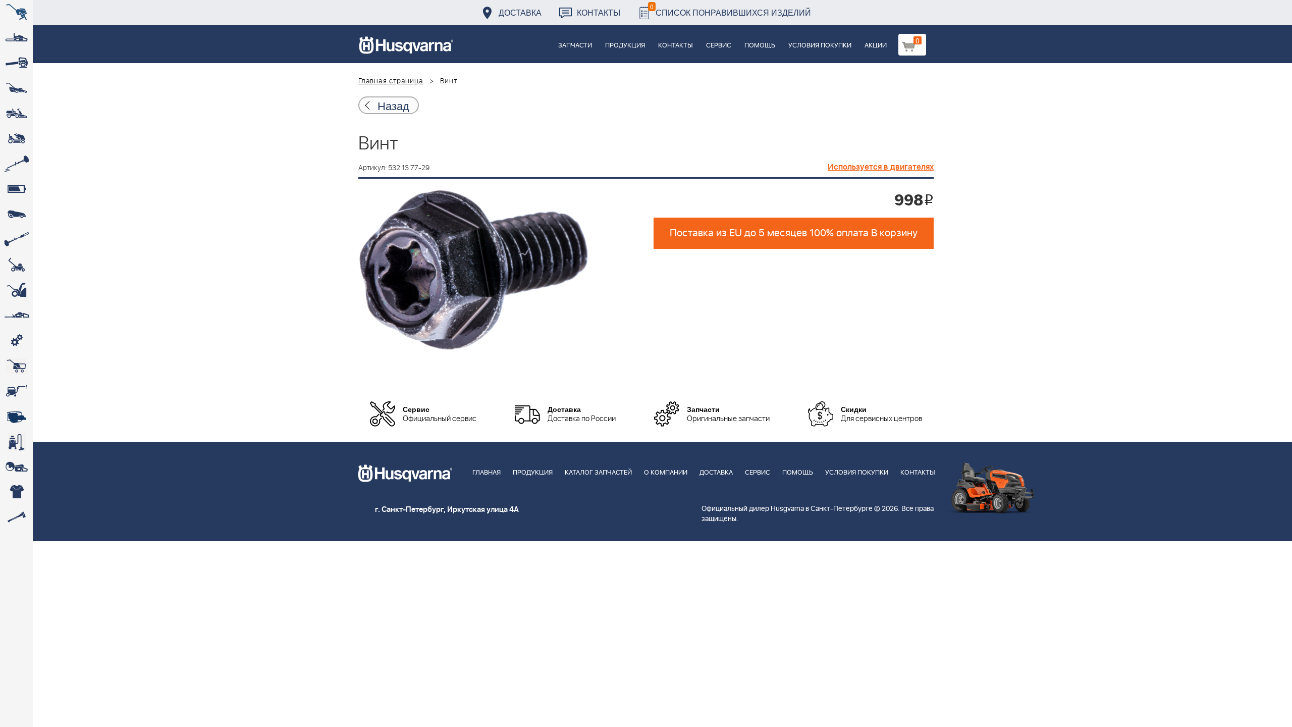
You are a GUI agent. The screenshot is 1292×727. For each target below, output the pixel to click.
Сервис (718, 45)
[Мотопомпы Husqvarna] (16, 416)
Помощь (759, 45)
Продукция (625, 45)
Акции (876, 45)
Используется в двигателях (881, 167)
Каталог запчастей (598, 473)
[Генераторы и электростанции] (16, 366)
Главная (486, 473)
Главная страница (390, 81)
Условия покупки (819, 45)
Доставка (520, 12)
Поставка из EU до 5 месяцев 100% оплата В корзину (794, 233)
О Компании (665, 473)
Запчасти (575, 45)
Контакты (598, 12)
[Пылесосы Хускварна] (16, 441)
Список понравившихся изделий (730, 10)
